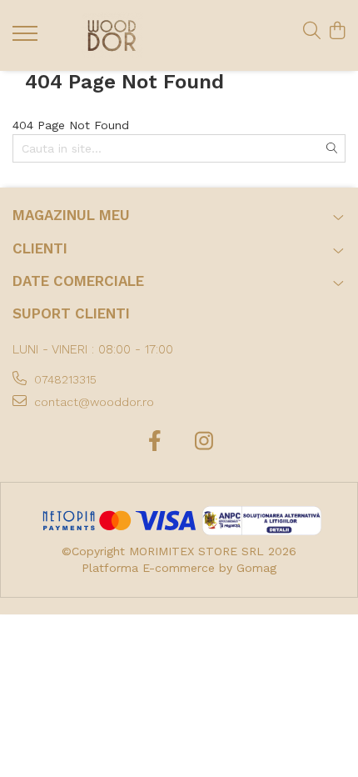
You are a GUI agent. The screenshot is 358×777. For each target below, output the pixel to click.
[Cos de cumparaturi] (337, 32)
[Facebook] (154, 442)
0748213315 (64, 379)
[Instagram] (203, 442)
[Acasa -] (112, 35)
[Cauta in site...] (312, 32)
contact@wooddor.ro (92, 402)
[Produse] (27, 38)
